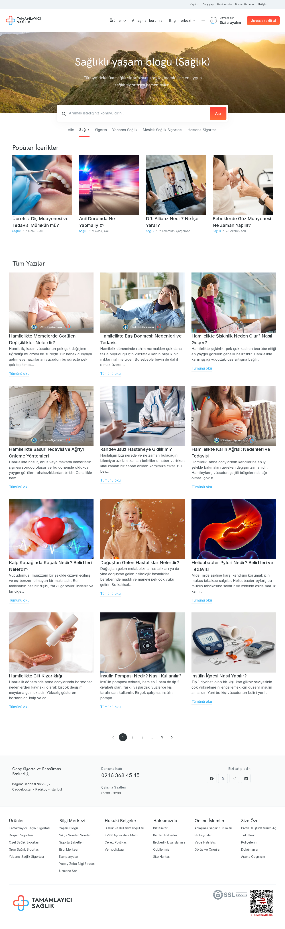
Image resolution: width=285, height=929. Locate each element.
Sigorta (101, 130)
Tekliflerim (248, 835)
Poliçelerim (249, 842)
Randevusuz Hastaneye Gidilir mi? (136, 449)
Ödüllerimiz (161, 849)
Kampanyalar (68, 856)
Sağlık (84, 129)
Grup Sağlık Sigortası (24, 849)
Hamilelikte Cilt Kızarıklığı (35, 676)
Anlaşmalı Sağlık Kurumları (213, 828)
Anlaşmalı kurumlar (148, 20)
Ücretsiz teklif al (263, 20)
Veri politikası (114, 849)
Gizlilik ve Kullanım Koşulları (124, 828)
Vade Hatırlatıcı (205, 842)
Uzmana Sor (68, 871)
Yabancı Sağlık (124, 130)
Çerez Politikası (116, 842)
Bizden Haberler (165, 835)
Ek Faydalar (203, 835)
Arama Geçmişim (253, 856)
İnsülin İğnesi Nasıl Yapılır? (219, 676)
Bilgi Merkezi (68, 849)
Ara (218, 113)
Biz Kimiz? (160, 828)
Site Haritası (161, 856)
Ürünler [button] (116, 20)
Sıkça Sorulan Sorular (75, 835)
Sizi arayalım (230, 22)
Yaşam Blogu (68, 828)
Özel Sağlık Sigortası (24, 842)
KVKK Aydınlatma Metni (121, 835)
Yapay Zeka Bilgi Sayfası (77, 864)
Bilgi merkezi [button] (180, 20)
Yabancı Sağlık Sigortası (26, 856)
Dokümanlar (250, 849)
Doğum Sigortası (21, 835)
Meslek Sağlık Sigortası (162, 130)
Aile (71, 130)
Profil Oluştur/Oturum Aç (258, 828)
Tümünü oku (19, 373)
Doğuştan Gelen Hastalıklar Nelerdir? (139, 562)
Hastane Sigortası (202, 130)
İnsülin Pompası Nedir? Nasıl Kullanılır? (140, 676)
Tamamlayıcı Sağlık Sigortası (29, 828)
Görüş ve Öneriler (208, 849)
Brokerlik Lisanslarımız (169, 842)
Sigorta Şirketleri (71, 842)
